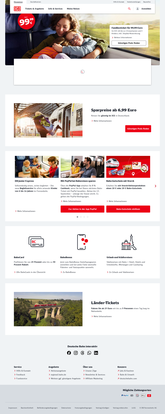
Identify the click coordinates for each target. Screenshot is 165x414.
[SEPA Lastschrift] (137, 395)
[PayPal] (125, 395)
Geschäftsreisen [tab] (35, 2)
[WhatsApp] (89, 353)
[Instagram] (76, 353)
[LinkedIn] (96, 353)
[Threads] (82, 353)
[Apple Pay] (143, 395)
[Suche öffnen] (129, 9)
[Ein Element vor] (155, 186)
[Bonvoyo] (149, 395)
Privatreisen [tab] (18, 2)
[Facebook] (69, 353)
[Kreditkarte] (131, 395)
